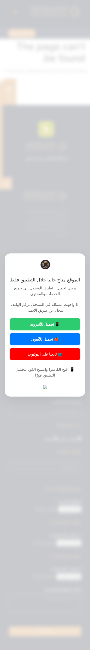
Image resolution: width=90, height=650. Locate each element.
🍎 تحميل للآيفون (45, 339)
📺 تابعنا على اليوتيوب (45, 354)
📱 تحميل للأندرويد (45, 324)
